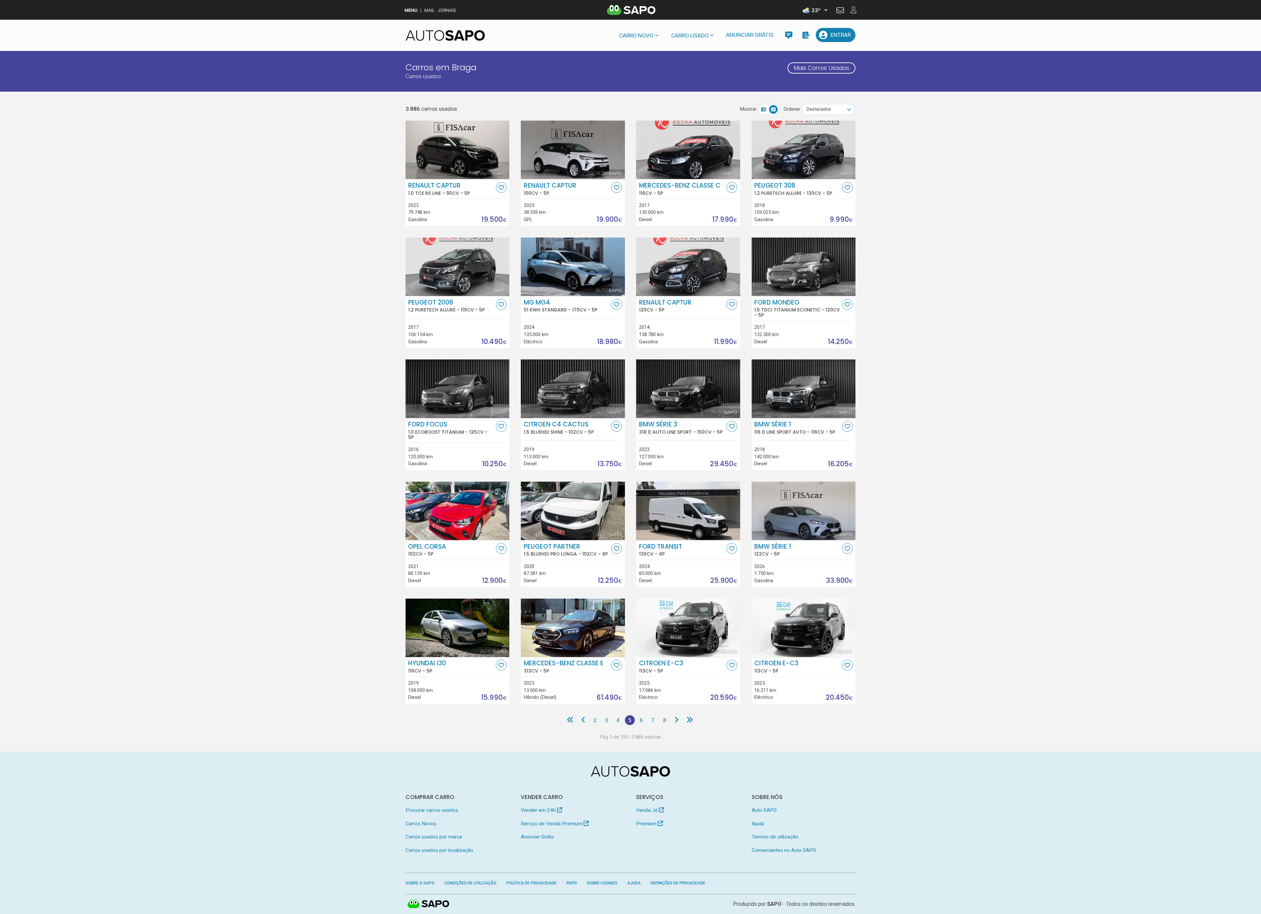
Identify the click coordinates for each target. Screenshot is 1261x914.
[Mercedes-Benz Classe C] (688, 150)
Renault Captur (439, 189)
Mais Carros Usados (821, 68)
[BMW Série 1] (804, 511)
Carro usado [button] (690, 35)
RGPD (571, 883)
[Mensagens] (789, 35)
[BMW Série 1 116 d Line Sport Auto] (804, 388)
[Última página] (689, 720)
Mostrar (748, 109)
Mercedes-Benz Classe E (564, 667)
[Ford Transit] (688, 511)
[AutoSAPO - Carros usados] (445, 35)
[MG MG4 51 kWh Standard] (573, 267)
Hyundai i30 (427, 667)
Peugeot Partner (566, 550)
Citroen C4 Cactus (559, 428)
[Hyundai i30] (458, 628)
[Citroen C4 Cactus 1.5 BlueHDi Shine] (573, 388)
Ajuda (758, 824)
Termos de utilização (775, 837)
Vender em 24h (539, 810)
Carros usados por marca (434, 837)
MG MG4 (560, 306)
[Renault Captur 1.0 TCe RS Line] (458, 150)
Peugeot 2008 (446, 306)
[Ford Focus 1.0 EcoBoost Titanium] (458, 388)
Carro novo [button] (636, 35)
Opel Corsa (427, 550)
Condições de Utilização (470, 883)
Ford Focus (448, 430)
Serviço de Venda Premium (552, 824)
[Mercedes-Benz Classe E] (573, 628)
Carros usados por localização (439, 850)
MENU (411, 10)
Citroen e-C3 (661, 667)
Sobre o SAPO (420, 883)
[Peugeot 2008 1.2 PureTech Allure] (458, 267)
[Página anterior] (583, 720)
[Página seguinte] (676, 720)
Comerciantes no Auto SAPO (784, 850)
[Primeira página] (570, 720)
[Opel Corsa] (458, 511)
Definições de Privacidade (678, 883)
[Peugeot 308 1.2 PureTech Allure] (804, 150)
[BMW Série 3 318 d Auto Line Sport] (688, 388)
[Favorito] (501, 187)
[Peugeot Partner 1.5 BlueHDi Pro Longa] (573, 511)
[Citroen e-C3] (688, 628)
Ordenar (792, 109)
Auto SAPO (764, 810)
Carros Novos (421, 824)
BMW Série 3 (680, 428)
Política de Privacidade (531, 883)
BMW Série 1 (794, 428)
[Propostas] (806, 35)
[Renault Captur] (573, 150)
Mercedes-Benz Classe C (679, 189)
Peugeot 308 (793, 189)
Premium (647, 824)
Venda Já (647, 810)
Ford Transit (660, 550)
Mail (429, 10)
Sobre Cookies (602, 883)
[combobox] (828, 109)
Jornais (447, 10)
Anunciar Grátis (750, 35)
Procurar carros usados (432, 810)
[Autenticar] (840, 11)
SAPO (429, 904)
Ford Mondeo (797, 308)
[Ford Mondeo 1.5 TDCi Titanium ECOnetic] (804, 267)
